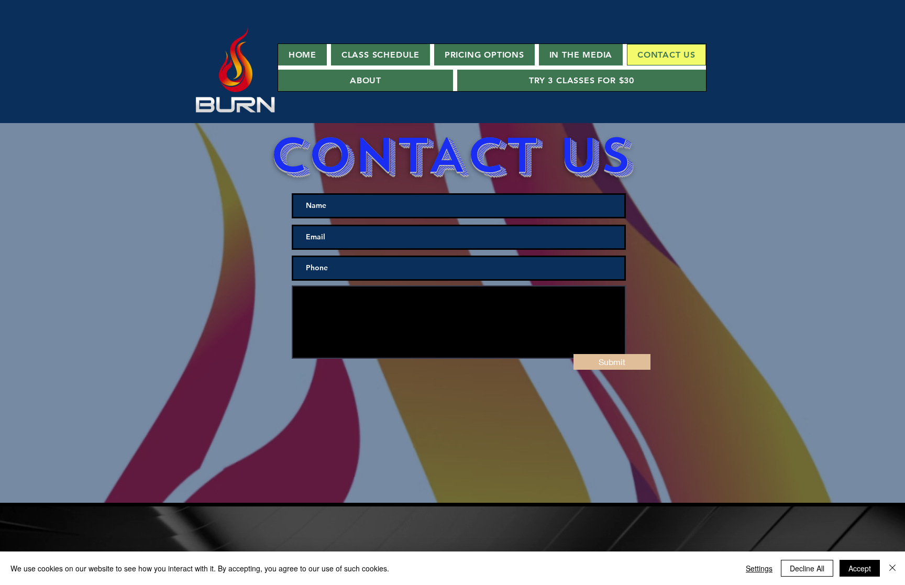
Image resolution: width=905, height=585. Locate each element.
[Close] (892, 568)
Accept (859, 568)
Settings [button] (759, 568)
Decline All (807, 568)
